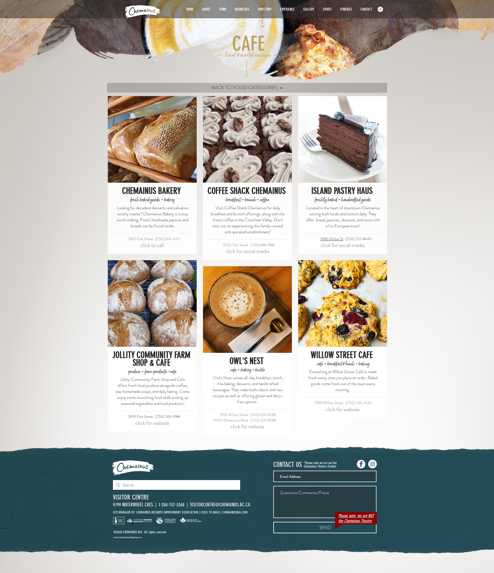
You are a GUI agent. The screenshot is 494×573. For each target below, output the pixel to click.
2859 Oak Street (140, 416)
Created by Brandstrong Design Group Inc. (128, 537)
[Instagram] (372, 464)
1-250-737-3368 (172, 505)
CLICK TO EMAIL (210, 512)
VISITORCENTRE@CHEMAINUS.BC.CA (220, 505)
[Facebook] (361, 464)
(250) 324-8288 (263, 420)
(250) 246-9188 (167, 416)
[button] (380, 9)
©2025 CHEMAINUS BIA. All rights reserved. (140, 532)
